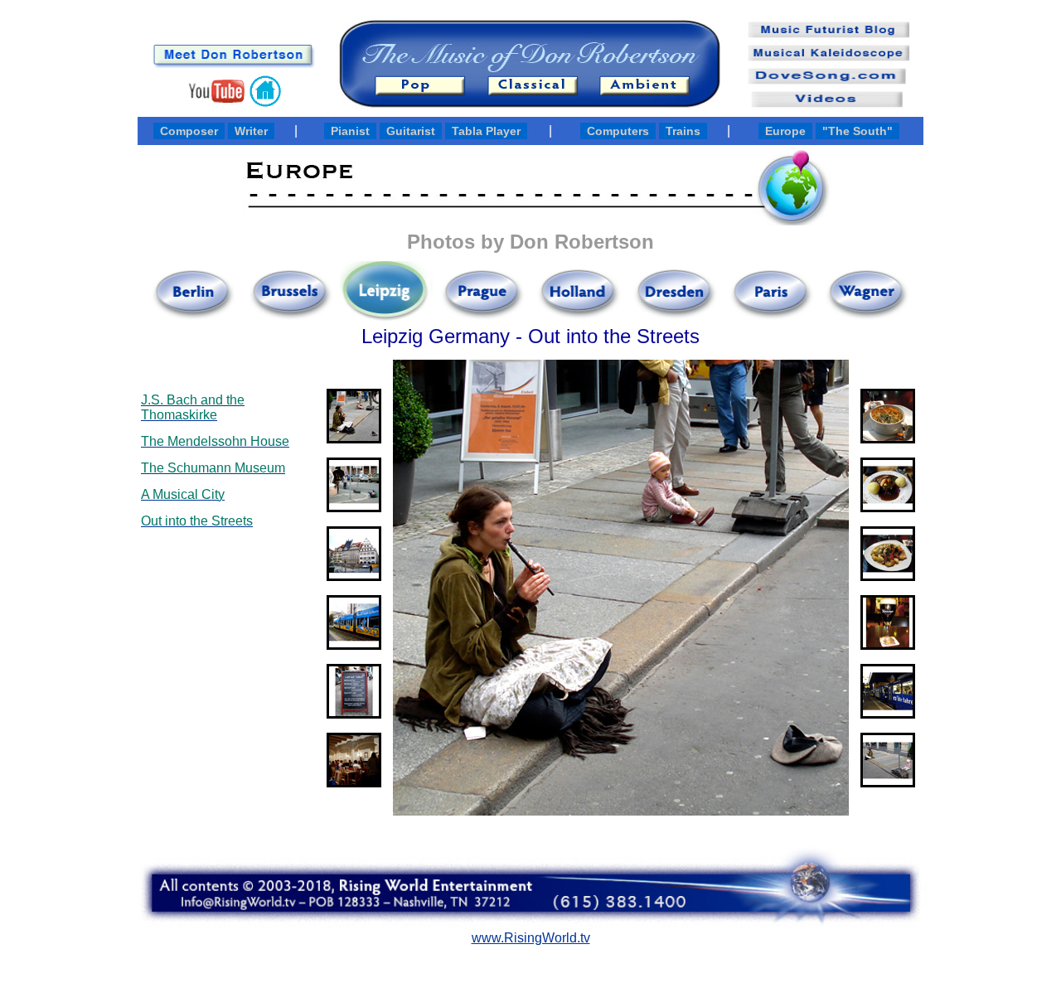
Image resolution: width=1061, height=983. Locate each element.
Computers (618, 131)
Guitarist (410, 131)
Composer (189, 131)
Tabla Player (486, 131)
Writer (251, 131)
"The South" (857, 131)
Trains (683, 131)
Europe (785, 131)
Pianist (350, 131)
